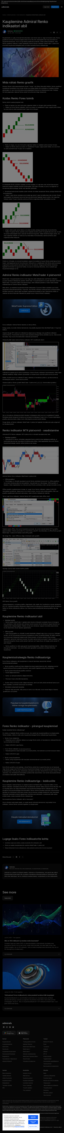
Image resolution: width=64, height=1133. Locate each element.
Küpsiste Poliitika (19, 1126)
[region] (21, 1121)
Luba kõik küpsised (33, 1117)
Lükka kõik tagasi (33, 1122)
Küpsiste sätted (33, 1126)
